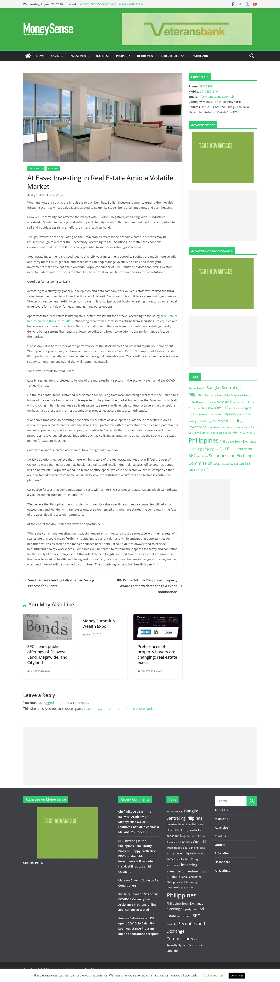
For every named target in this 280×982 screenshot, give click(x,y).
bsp (233, 401)
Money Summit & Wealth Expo (99, 623)
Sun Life (203, 470)
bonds (220, 402)
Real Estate (228, 448)
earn (202, 414)
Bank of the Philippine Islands (233, 395)
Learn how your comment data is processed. (118, 708)
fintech (249, 414)
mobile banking (219, 432)
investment (197, 427)
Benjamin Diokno (206, 401)
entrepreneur (213, 414)
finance (240, 414)
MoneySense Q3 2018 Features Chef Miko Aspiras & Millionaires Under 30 (138, 827)
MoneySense (56, 195)
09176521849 (209, 91)
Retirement (146, 56)
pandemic (235, 432)
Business (102, 56)
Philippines (204, 440)
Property (123, 56)
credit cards (236, 408)
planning (195, 448)
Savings (57, 56)
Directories (170, 56)
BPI (227, 402)
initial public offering (200, 421)
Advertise (221, 827)
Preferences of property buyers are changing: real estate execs (157, 654)
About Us (221, 810)
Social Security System (228, 464)
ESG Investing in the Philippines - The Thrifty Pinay (135, 846)
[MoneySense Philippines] (28, 56)
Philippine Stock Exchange (238, 441)
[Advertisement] (223, 215)
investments (215, 427)
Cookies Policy (33, 863)
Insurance (218, 421)
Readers (220, 836)
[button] (181, 56)
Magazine (221, 819)
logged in (50, 702)
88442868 (205, 86)
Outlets (220, 845)
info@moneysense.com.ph (216, 97)
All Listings (222, 870)
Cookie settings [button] (213, 975)
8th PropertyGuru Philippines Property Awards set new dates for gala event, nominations (147, 586)
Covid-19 (221, 407)
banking (210, 395)
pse (217, 449)
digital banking (190, 847)
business (242, 402)
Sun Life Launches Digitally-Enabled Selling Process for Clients (61, 583)
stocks (193, 470)
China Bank (207, 408)
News (40, 56)
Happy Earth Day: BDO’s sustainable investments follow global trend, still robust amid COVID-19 (137, 861)
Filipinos (229, 414)
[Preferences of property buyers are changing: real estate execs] (157, 617)
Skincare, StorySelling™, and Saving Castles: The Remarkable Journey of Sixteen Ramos (111, 6)
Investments (79, 56)
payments (248, 432)
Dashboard (199, 56)
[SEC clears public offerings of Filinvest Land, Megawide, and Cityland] (47, 617)
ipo (227, 427)
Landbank (236, 427)
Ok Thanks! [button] (237, 975)
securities (202, 456)
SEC (192, 455)
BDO (192, 402)
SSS (247, 463)
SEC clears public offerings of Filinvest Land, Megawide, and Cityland (47, 654)
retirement (244, 449)
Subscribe (222, 853)
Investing (234, 420)
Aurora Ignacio (197, 388)
